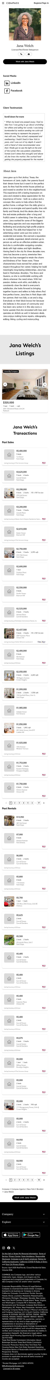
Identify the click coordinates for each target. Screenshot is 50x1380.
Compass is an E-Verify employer (24, 1259)
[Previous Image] (5, 384)
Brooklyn (40, 1189)
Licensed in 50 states (11, 1369)
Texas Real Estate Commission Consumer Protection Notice (22, 1343)
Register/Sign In (41, 3)
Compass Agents (18, 1189)
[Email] (29, 54)
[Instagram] (4, 1247)
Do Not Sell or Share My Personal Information (20, 1254)
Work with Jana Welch (25, 62)
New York (31, 1189)
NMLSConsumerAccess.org (13, 1366)
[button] (3, 3)
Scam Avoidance (28, 1256)
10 (39, 1180)
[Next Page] (44, 803)
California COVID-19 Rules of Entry (33, 1262)
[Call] (21, 54)
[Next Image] (45, 384)
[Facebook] (9, 1247)
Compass (5, 1189)
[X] (14, 1247)
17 (39, 803)
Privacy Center (15, 1256)
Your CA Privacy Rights (15, 1264)
